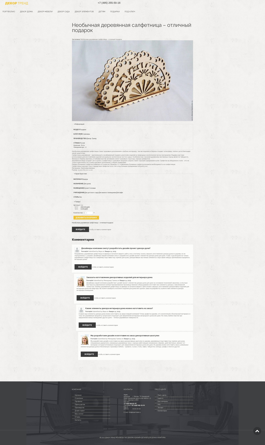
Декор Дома (26, 11)
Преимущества (80, 404)
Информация (79, 124)
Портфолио (8, 11)
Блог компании (163, 401)
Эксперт (160, 407)
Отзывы (77, 417)
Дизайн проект (80, 411)
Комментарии (162, 411)
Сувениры (86, 134)
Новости (160, 398)
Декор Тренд (91, 138)
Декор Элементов (84, 11)
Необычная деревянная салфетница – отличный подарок (92, 223)
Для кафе (119, 192)
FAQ (159, 404)
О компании (79, 398)
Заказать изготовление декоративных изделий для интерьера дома (119, 277)
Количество (78, 213)
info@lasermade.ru (135, 412)
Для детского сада (91, 192)
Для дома (87, 183)
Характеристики (81, 174)
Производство (79, 407)
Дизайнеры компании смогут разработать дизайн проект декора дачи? (115, 248)
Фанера (85, 179)
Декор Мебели (45, 11)
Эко (80, 197)
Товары (77, 202)
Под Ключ (130, 11)
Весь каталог (79, 414)
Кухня (86, 188)
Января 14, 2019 (110, 251)
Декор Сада (64, 11)
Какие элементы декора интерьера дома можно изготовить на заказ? (119, 308)
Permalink (84, 251)
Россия (82, 143)
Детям (102, 11)
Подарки (115, 11)
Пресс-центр (162, 395)
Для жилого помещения (107, 192)
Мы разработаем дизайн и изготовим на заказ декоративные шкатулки (125, 335)
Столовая (92, 188)
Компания (78, 395)
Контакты (78, 420)
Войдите (80, 229)
